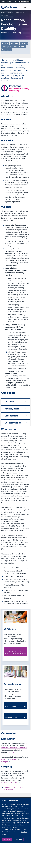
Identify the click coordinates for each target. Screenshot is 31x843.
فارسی (14, 1)
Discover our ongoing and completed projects (14, 652)
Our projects (6, 47)
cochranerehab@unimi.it (10, 782)
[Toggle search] (25, 7)
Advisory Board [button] (12, 408)
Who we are (19, 12)
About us (10, 12)
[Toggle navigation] (28, 7)
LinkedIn (4, 759)
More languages (25, 1)
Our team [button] (9, 401)
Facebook (13, 759)
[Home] (9, 7)
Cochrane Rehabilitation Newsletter (14, 748)
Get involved (6, 50)
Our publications (19, 47)
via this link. (13, 752)
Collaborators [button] (11, 415)
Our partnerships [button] (13, 422)
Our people (15, 43)
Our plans (24, 43)
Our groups (4, 15)
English (3, 1)
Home (3, 12)
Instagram (5, 762)
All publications (11, 706)
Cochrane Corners (12, 717)
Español (9, 1)
